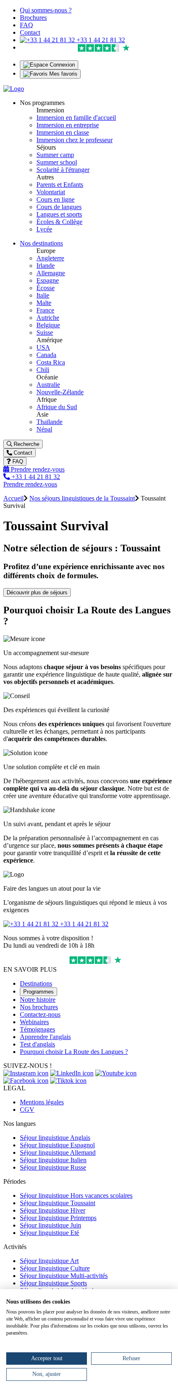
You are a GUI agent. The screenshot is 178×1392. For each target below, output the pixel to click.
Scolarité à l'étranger (62, 169)
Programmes (38, 992)
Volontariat (50, 191)
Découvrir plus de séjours (37, 592)
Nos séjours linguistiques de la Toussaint (82, 498)
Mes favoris (62, 74)
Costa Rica (50, 362)
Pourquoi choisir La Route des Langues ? (74, 1051)
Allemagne (50, 272)
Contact (30, 32)
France (45, 310)
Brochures (33, 17)
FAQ (26, 25)
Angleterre (50, 258)
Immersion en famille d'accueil (76, 117)
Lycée (44, 229)
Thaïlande (49, 421)
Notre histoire (37, 999)
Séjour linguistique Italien (53, 1159)
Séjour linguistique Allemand (58, 1152)
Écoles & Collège (59, 221)
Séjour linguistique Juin (50, 1225)
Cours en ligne (55, 199)
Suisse (44, 332)
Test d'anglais (37, 1044)
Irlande (45, 265)
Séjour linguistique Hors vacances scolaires (76, 1195)
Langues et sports (59, 214)
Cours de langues (59, 206)
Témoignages (37, 1029)
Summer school (56, 162)
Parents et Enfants (59, 184)
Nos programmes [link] (42, 102)
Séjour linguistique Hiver (52, 1210)
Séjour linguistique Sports (53, 1283)
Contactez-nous (40, 1014)
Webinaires (34, 1021)
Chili (42, 369)
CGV (27, 1109)
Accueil (13, 498)
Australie (48, 384)
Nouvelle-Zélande (60, 392)
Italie (42, 295)
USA (43, 347)
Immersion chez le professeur (74, 139)
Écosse (45, 287)
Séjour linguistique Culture (55, 1268)
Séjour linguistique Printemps (58, 1217)
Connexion (61, 65)
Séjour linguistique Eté (49, 1232)
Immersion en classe (62, 132)
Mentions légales (42, 1102)
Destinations (36, 983)
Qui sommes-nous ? (46, 10)
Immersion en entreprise (67, 125)
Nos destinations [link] (41, 243)
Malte (43, 302)
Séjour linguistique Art (49, 1260)
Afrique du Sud (56, 406)
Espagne (47, 280)
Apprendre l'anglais (45, 1036)
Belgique (48, 325)
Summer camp (55, 154)
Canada (46, 354)
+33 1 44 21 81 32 (100, 39)
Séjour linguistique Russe (53, 1167)
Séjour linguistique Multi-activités (64, 1275)
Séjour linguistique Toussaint (57, 1202)
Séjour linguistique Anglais (55, 1137)
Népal (44, 429)
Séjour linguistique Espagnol (57, 1145)
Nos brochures (39, 1007)
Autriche (47, 317)
